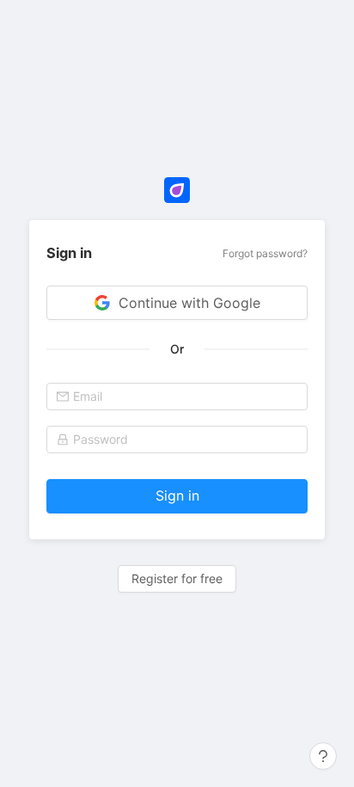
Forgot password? (265, 253)
